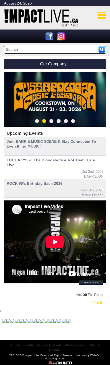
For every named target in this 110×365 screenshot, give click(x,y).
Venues (42, 345)
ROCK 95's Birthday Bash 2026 (34, 183)
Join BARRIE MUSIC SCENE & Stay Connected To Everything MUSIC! (51, 143)
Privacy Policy (75, 345)
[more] (97, 302)
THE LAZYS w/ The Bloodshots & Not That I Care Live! (51, 162)
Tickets (56, 345)
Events (28, 345)
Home (15, 345)
